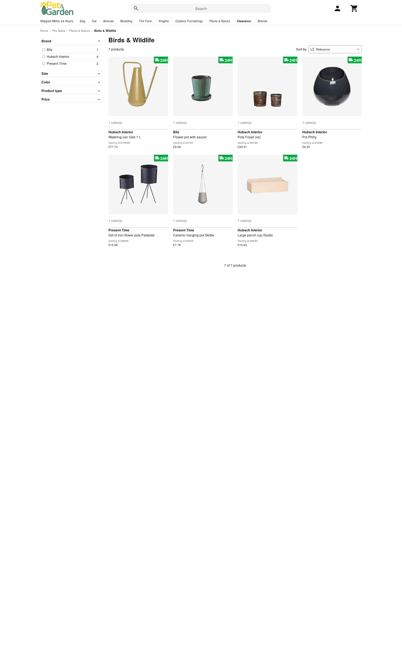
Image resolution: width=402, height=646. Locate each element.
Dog (82, 21)
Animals (108, 21)
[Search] (136, 8)
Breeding (126, 21)
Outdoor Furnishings (189, 21)
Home (44, 31)
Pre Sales (58, 31)
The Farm (145, 21)
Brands (262, 21)
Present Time (118, 230)
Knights (164, 21)
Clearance (244, 21)
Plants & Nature (219, 21)
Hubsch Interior (120, 132)
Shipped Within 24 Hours (56, 21)
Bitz (176, 132)
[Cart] (354, 8)
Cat (94, 21)
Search (201, 8)
